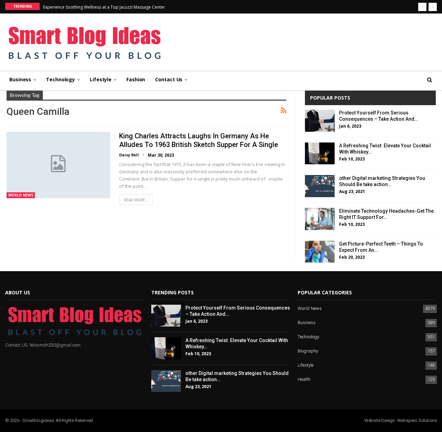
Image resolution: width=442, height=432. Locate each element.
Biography (308, 351)
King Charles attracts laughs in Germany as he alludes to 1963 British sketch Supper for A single (198, 140)
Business (20, 79)
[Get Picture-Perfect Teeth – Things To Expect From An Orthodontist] (320, 252)
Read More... (136, 199)
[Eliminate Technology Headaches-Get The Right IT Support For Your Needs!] (320, 219)
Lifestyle (101, 79)
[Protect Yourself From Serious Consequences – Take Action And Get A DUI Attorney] (320, 121)
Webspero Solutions (417, 420)
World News (20, 195)
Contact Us (168, 79)
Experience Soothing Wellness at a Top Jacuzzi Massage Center (104, 7)
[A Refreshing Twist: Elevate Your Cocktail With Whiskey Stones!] (320, 154)
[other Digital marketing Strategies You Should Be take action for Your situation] (320, 186)
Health (304, 379)
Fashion (135, 79)
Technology (60, 79)
